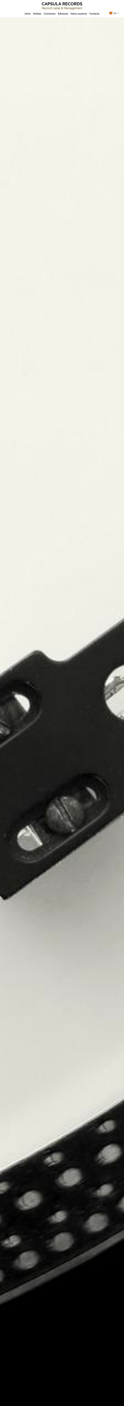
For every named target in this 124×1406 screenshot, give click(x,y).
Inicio (28, 13)
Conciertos (49, 13)
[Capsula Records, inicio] (62, 6)
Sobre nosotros (79, 13)
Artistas (37, 13)
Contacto (94, 13)
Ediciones (63, 13)
